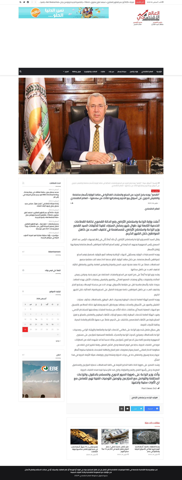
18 (52, 324)
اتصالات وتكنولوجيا (90, 71)
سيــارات (111, 71)
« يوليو (58, 340)
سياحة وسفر (121, 71)
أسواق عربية (147, 183)
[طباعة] (121, 408)
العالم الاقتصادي (147, 71)
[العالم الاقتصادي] (148, 18)
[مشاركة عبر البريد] (127, 408)
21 (36, 324)
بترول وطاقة (76, 71)
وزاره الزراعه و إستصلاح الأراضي (143, 397)
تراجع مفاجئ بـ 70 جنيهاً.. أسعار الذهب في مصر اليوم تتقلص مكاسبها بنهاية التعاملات (84, 449)
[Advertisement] (91, 49)
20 (41, 324)
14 (36, 319)
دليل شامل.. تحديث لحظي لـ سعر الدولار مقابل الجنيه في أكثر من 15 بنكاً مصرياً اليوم (115, 449)
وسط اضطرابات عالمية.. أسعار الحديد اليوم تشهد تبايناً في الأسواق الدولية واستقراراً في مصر (147, 449)
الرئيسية (159, 71)
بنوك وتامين (134, 71)
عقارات (103, 71)
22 (30, 324)
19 (47, 324)
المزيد (67, 71)
